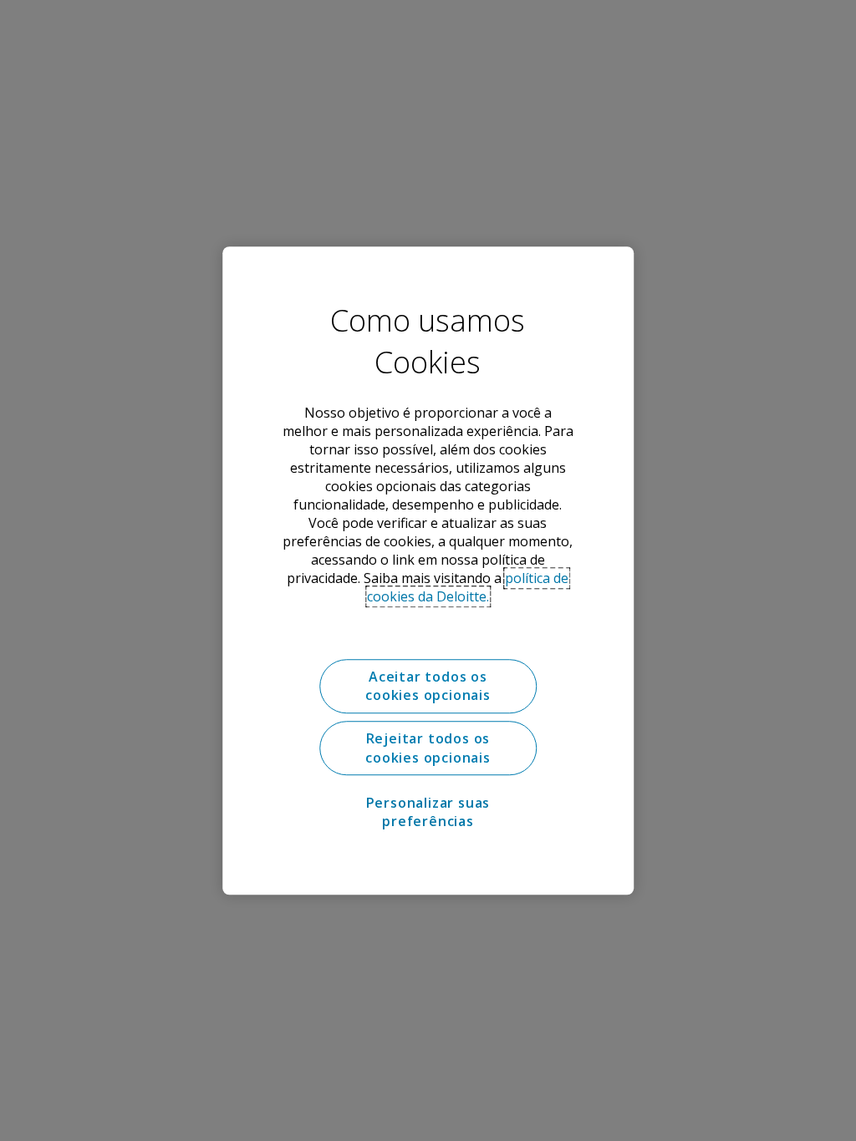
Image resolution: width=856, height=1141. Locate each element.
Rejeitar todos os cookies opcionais (428, 748)
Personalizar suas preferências (428, 812)
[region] (428, 570)
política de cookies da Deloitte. (468, 587)
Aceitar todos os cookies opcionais (428, 685)
